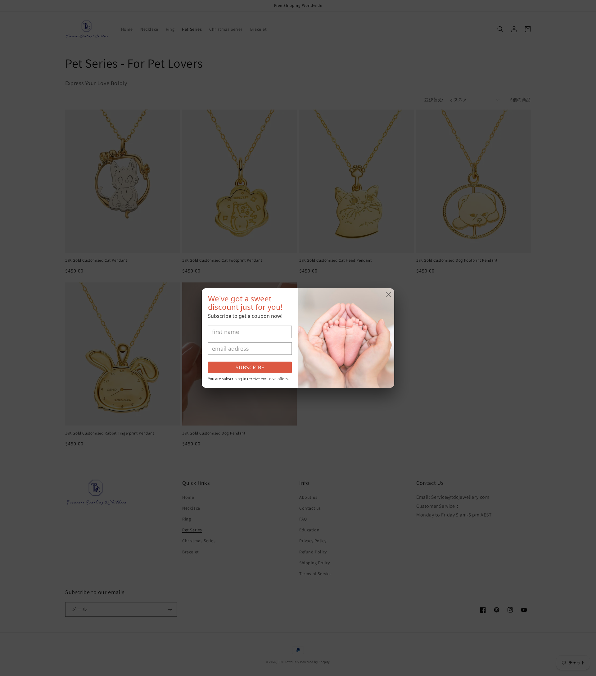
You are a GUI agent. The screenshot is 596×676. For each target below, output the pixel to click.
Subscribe (250, 367)
